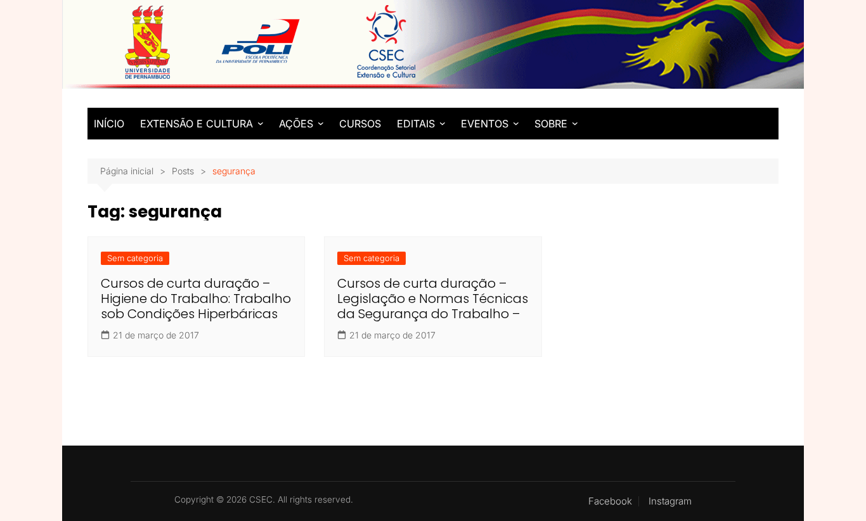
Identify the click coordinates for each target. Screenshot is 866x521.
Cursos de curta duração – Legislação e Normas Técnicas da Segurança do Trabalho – (432, 298)
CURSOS (360, 123)
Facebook (610, 501)
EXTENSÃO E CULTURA (196, 123)
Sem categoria (135, 258)
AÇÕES (296, 123)
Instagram (670, 501)
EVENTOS (484, 123)
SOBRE (550, 123)
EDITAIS (416, 123)
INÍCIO (109, 123)
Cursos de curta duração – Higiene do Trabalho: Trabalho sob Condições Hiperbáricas (196, 298)
